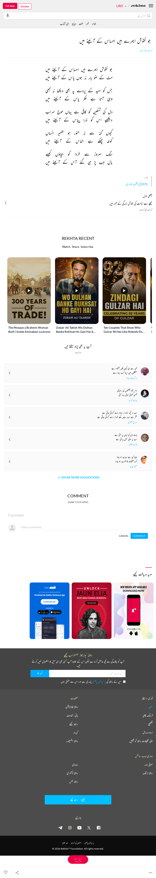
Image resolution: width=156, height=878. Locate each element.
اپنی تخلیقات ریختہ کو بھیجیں (141, 741)
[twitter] (89, 827)
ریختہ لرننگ (148, 773)
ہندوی (75, 764)
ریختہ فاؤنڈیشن (72, 706)
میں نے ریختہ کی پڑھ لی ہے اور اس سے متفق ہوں (91, 681)
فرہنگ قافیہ (148, 715)
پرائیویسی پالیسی (99, 681)
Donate (25, 6)
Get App (10, 5)
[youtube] (79, 827)
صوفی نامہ (148, 764)
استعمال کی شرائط (76, 843)
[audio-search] (7, 15)
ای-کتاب (64, 24)
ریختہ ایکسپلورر (72, 741)
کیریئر (75, 732)
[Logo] (138, 6)
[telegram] (60, 827)
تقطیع (150, 724)
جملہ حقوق (65, 843)
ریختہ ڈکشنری (72, 773)
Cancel (123, 535)
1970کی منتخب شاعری (136, 184)
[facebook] (98, 827)
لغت (81, 24)
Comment (139, 535)
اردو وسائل (148, 732)
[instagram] (70, 827)
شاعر (94, 24)
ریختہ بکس (73, 781)
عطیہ (151, 706)
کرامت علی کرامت (146, 51)
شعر (87, 24)
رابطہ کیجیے (73, 724)
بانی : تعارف (72, 715)
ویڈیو (74, 24)
